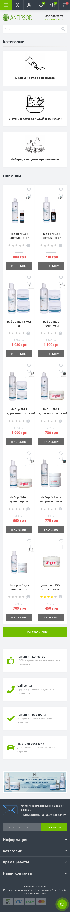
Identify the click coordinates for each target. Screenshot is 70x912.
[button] (29, 5)
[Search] (63, 29)
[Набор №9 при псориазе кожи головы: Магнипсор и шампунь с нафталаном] (51, 474)
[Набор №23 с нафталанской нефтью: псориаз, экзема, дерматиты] (19, 211)
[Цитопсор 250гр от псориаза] (51, 562)
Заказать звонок (54, 19)
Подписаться (54, 827)
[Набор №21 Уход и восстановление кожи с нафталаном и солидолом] (19, 299)
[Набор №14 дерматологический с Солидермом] (19, 387)
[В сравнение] (29, 196)
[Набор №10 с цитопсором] (19, 474)
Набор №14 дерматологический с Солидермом (21, 413)
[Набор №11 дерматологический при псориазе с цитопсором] (51, 387)
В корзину (19, 266)
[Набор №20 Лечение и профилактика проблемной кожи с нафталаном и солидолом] (51, 299)
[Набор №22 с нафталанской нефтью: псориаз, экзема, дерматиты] (51, 211)
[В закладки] (29, 190)
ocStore (42, 886)
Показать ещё (36, 632)
